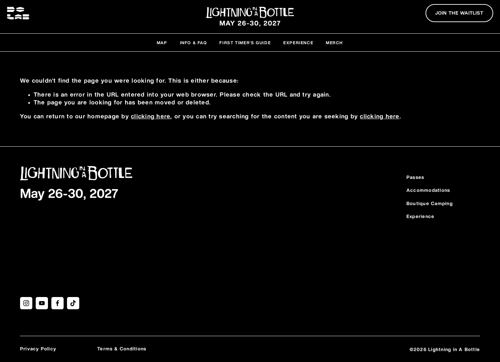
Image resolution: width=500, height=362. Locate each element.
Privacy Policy (38, 349)
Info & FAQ (193, 43)
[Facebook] (57, 303)
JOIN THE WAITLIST (459, 13)
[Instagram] (26, 303)
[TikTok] (73, 303)
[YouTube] (42, 303)
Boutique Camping (429, 203)
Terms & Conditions (121, 349)
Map (162, 43)
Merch (334, 43)
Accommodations (428, 190)
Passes (415, 177)
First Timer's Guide (245, 43)
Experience (298, 43)
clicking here (150, 117)
